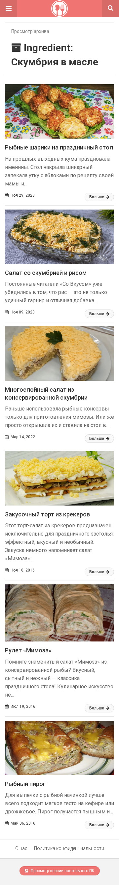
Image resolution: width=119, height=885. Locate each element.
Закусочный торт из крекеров (47, 514)
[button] (8, 8)
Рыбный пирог (25, 783)
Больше (97, 197)
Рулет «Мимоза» (28, 650)
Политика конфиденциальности (69, 848)
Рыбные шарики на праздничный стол (59, 147)
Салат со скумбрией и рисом (46, 272)
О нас (21, 848)
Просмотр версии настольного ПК (62, 871)
